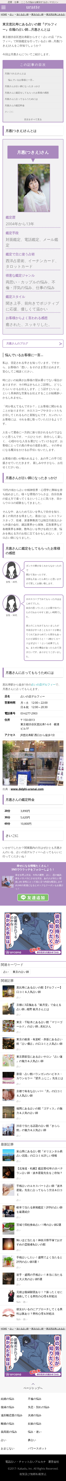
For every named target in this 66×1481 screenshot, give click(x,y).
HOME (4, 14)
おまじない (7, 1448)
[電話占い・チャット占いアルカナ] (33, 1376)
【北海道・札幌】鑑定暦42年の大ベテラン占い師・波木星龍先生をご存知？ (39, 1171)
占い (12, 14)
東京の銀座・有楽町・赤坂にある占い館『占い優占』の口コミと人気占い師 (39, 1041)
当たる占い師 (22, 14)
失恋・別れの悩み (39, 1407)
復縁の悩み (7, 1407)
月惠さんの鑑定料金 (15, 105)
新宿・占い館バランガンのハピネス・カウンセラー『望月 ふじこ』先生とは (39, 1076)
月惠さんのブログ (17, 343)
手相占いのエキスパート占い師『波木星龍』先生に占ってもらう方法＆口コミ (39, 1190)
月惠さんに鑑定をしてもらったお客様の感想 (27, 92)
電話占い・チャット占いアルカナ (25, 1461)
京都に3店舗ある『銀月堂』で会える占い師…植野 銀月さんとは (38, 1007)
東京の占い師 (37, 14)
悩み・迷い (34, 1432)
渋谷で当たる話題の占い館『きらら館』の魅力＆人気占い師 (38, 1128)
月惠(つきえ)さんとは (15, 73)
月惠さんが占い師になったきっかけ (22, 86)
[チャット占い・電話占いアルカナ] (33, 954)
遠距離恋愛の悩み (12, 1415)
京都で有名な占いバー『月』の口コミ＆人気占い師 (39, 1093)
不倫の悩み (34, 1399)
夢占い (32, 1440)
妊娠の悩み (34, 1423)
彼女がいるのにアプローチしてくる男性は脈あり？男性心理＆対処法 (39, 1311)
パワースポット (37, 1448)
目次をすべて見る (33, 119)
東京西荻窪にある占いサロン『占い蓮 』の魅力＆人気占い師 (39, 1059)
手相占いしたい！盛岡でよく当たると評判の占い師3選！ (39, 1259)
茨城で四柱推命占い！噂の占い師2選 (38, 1225)
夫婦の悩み (34, 1415)
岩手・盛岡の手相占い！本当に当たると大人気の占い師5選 (39, 1277)
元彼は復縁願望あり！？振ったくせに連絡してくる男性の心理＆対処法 (39, 1294)
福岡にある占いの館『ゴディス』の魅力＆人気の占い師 (39, 1111)
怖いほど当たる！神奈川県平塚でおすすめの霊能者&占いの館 (39, 1242)
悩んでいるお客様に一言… (21, 79)
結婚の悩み (7, 1399)
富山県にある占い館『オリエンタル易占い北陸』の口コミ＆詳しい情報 (39, 1153)
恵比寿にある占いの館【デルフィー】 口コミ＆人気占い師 (39, 990)
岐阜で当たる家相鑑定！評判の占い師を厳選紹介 (39, 1209)
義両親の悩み (9, 1432)
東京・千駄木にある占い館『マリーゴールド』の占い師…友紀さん (39, 1024)
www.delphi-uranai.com (27, 789)
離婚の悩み (7, 1423)
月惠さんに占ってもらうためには (21, 98)
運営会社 (53, 1461)
